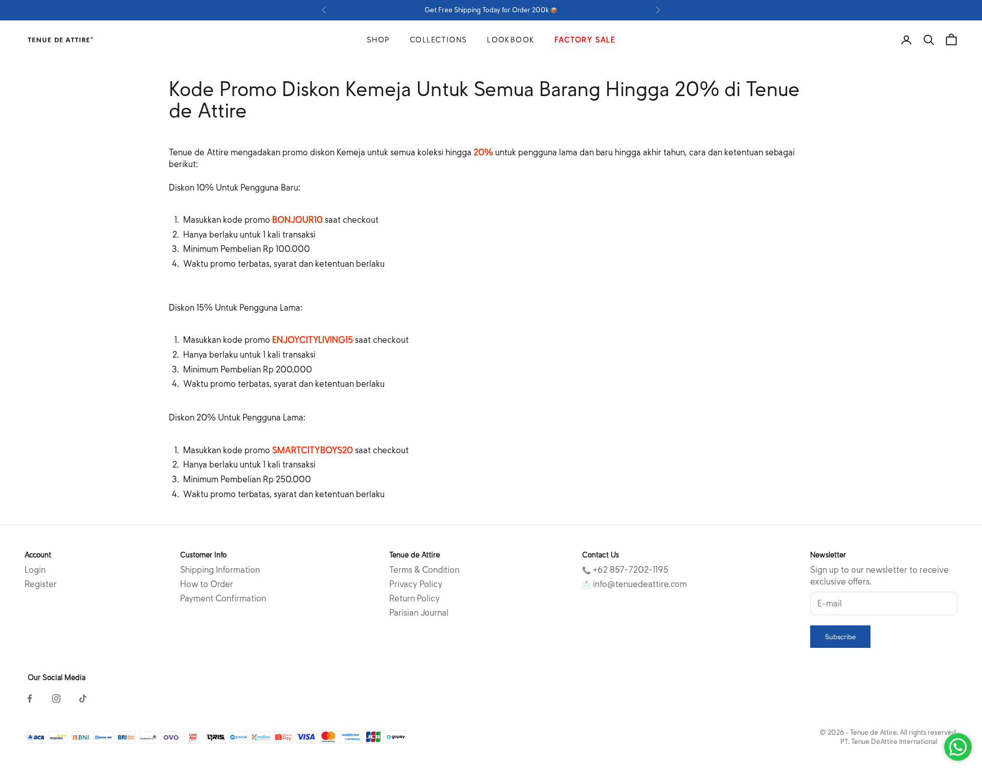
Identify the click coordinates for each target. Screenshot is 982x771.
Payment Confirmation (223, 598)
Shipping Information (220, 570)
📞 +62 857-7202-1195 (625, 570)
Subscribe (840, 637)
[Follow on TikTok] (83, 698)
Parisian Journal (419, 613)
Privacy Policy (415, 584)
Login (35, 570)
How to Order (206, 584)
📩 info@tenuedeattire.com (634, 584)
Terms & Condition (424, 570)
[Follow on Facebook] (30, 698)
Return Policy (414, 598)
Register (41, 584)
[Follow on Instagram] (56, 698)
